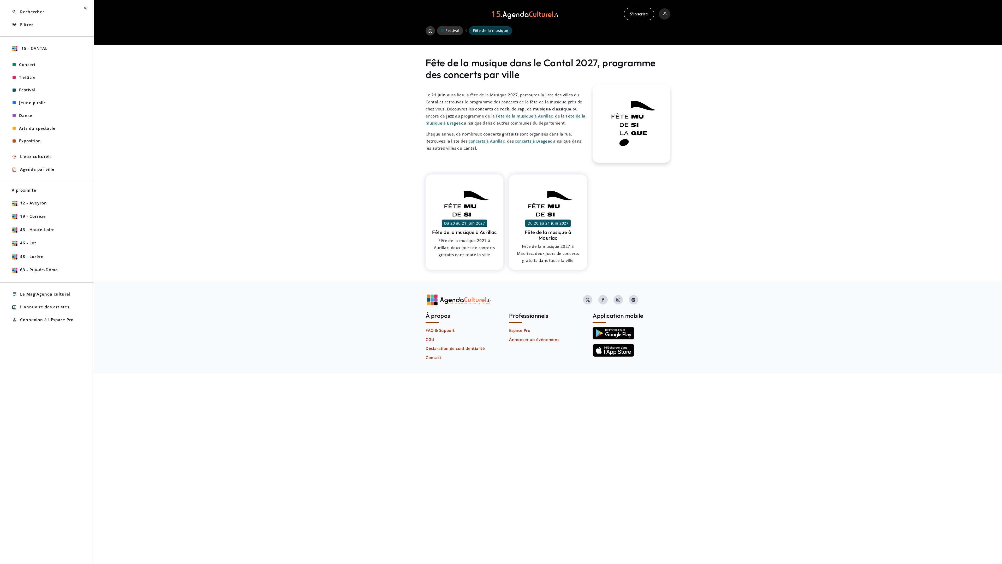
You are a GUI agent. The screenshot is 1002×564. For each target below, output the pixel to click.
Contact (433, 357)
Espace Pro (519, 330)
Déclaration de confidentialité (455, 348)
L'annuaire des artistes (40, 307)
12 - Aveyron (33, 202)
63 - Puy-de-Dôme (39, 269)
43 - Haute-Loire (37, 229)
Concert (27, 64)
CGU (430, 339)
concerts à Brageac (533, 141)
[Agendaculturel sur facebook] (603, 299)
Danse (25, 115)
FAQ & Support (440, 330)
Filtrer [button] (22, 25)
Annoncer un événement (534, 339)
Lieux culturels (32, 157)
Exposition (30, 140)
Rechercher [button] (28, 12)
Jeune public (32, 102)
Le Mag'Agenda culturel (41, 294)
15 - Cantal (33, 48)
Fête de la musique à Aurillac (524, 116)
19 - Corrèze (33, 216)
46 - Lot (28, 242)
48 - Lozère (32, 256)
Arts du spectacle (37, 128)
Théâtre (27, 77)
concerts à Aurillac (487, 141)
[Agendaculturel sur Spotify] (633, 299)
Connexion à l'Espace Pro (43, 320)
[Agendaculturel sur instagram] (618, 299)
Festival (27, 89)
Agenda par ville (33, 170)
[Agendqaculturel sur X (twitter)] (587, 299)
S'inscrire (639, 13)
